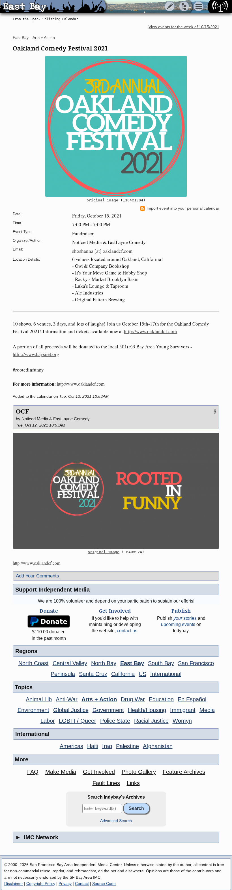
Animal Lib (39, 699)
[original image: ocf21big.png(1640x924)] (116, 491)
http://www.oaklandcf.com (150, 331)
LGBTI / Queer (77, 721)
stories (185, 618)
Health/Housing (147, 710)
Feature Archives (184, 772)
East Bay (21, 37)
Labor (47, 721)
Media (207, 710)
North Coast (33, 663)
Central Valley (70, 663)
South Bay (161, 663)
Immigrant (183, 710)
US (142, 674)
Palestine (127, 746)
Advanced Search (116, 821)
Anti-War (67, 699)
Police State (115, 721)
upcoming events (178, 624)
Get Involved (99, 772)
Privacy (65, 883)
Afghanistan (158, 746)
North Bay (103, 663)
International (165, 674)
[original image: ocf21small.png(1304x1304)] (116, 126)
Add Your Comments (37, 576)
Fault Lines (106, 783)
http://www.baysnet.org (36, 354)
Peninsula (63, 674)
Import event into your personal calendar (183, 208)
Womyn (182, 721)
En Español (192, 699)
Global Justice (71, 710)
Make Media (60, 772)
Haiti (92, 746)
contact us (127, 630)
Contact (82, 883)
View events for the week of (184, 27)
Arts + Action (44, 37)
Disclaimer (13, 883)
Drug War (133, 699)
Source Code (104, 883)
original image (102, 200)
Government (108, 710)
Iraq (107, 746)
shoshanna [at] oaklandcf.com (102, 251)
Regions (26, 651)
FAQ (32, 772)
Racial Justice (151, 721)
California (123, 674)
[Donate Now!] (49, 621)
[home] (53, 7)
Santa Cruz (93, 674)
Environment (33, 710)
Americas (71, 746)
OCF (22, 411)
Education (161, 699)
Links (133, 783)
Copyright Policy (40, 883)
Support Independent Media (52, 589)
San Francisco (196, 663)
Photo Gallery (139, 772)
